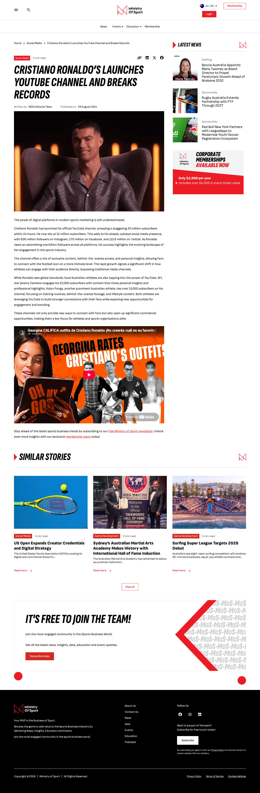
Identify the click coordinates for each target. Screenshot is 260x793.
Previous (18, 676)
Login (209, 14)
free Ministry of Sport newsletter (130, 431)
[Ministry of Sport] (130, 10)
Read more (20, 570)
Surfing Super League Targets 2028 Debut (205, 546)
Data (127, 724)
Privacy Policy (217, 750)
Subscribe (188, 740)
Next (242, 680)
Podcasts (130, 742)
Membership (234, 6)
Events (116, 26)
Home (17, 43)
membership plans (78, 437)
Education (132, 26)
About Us (130, 706)
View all (130, 587)
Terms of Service (215, 776)
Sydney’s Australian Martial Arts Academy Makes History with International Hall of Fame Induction (126, 548)
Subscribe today (40, 656)
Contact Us (131, 712)
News (103, 26)
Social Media (34, 43)
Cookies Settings (237, 776)
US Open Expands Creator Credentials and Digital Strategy (49, 546)
